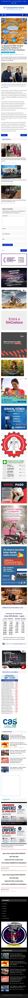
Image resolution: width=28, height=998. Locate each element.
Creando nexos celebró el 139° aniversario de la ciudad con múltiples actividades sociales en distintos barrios (24, 135)
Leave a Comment (20, 54)
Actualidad (5, 903)
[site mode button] (23, 15)
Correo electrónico (6, 233)
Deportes (4, 906)
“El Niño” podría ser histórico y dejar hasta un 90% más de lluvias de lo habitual (18, 744)
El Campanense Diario (14, 7)
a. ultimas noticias (5, 52)
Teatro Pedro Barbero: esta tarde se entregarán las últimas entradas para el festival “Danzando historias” (18, 760)
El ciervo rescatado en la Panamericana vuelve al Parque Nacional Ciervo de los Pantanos (18, 737)
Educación (5, 908)
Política (4, 913)
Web (3, 239)
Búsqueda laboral (5, 868)
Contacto (24, 1)
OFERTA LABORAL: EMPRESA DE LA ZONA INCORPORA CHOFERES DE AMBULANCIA (12, 846)
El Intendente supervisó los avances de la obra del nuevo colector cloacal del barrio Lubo (13, 201)
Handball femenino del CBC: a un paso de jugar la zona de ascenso (5, 135)
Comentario (5, 215)
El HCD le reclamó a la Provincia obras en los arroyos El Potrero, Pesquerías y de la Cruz (18, 752)
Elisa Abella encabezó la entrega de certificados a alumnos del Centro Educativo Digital (14, 180)
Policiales (4, 911)
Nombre (4, 228)
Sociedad (12, 52)
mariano (13, 54)
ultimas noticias (6, 918)
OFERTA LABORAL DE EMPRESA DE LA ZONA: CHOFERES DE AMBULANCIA (13, 820)
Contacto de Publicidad (17, 1)
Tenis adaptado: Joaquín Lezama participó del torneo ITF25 (18, 768)
